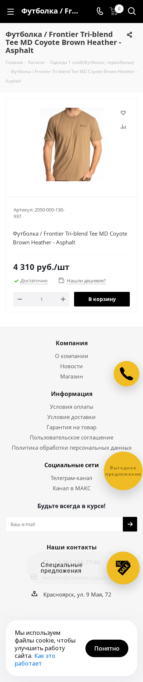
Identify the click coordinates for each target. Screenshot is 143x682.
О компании (71, 355)
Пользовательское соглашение (71, 437)
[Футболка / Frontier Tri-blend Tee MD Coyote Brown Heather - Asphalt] (71, 144)
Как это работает (35, 659)
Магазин (71, 376)
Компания (72, 343)
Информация (71, 394)
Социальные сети (71, 465)
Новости (71, 366)
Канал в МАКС (72, 488)
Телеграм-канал (71, 477)
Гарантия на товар (71, 427)
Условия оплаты (72, 406)
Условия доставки (71, 416)
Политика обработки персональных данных (72, 447)
